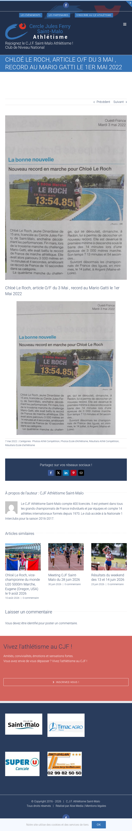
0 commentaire (31, 597)
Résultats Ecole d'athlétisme (20, 445)
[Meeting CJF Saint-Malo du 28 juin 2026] (66, 545)
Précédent (103, 102)
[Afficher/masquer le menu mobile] (125, 24)
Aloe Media (76, 806)
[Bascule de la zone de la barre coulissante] (129, 4)
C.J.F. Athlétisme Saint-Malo (83, 801)
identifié (32, 623)
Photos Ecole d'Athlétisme (74, 441)
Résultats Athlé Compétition (104, 441)
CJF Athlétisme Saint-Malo (62, 493)
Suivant (118, 102)
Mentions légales (95, 806)
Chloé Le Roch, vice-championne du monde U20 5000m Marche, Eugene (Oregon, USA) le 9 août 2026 (22, 584)
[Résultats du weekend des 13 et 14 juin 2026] (109, 545)
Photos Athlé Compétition (46, 441)
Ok (99, 825)
